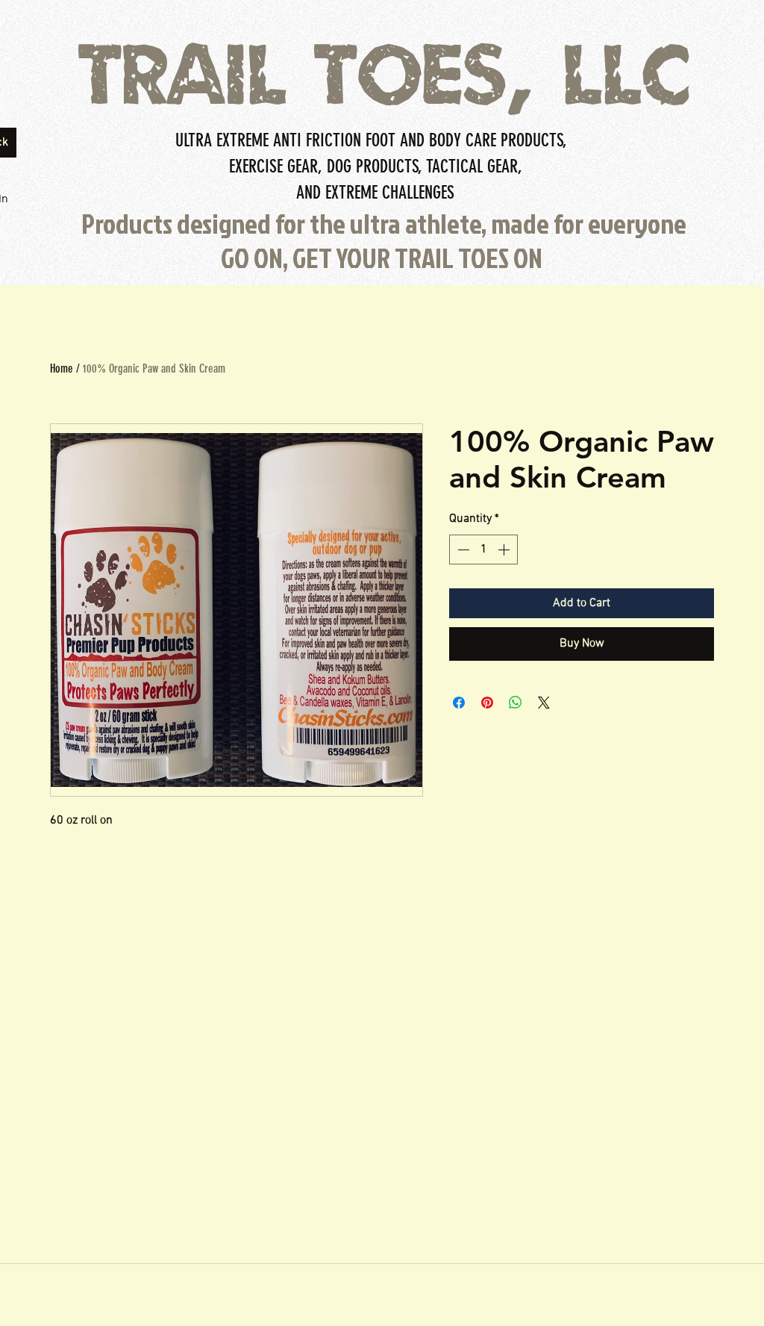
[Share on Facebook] (459, 703)
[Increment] (505, 549)
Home (61, 368)
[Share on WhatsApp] (516, 703)
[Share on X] (544, 703)
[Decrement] (461, 549)
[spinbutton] (483, 549)
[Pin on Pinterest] (487, 703)
